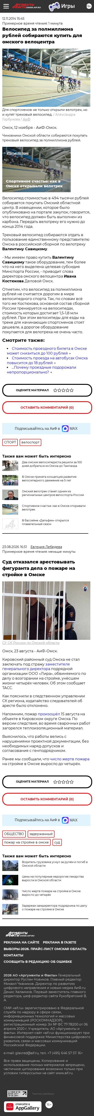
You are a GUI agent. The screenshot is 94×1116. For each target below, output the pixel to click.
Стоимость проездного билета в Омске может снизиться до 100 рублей (47, 350)
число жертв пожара (69, 759)
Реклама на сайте (21, 942)
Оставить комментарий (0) (47, 407)
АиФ (26, 119)
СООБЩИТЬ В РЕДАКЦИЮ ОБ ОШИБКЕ (38, 962)
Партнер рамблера (43, 1093)
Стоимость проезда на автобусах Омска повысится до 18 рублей (47, 360)
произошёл (49, 714)
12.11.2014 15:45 (13, 19)
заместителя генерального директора (36, 666)
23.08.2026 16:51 (14, 547)
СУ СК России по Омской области (31, 643)
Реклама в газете (59, 942)
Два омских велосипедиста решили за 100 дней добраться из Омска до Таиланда (52, 464)
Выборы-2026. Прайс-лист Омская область (45, 949)
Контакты (13, 955)
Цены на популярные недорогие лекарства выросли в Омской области (53, 878)
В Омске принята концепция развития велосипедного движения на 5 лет (49, 478)
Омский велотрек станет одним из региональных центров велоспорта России (53, 493)
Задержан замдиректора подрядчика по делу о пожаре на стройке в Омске (54, 907)
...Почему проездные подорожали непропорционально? (41, 369)
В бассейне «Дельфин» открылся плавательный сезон (45, 522)
